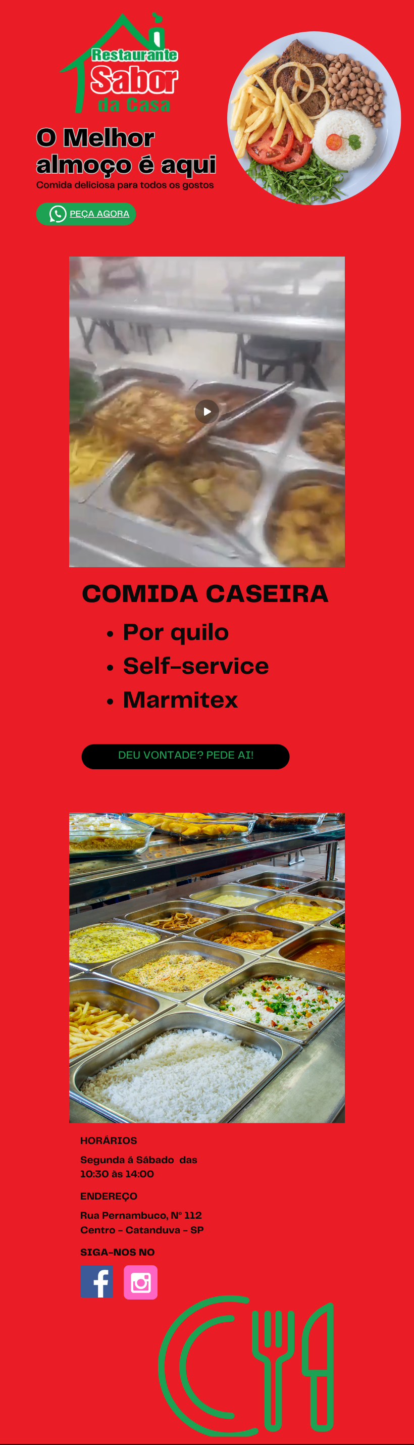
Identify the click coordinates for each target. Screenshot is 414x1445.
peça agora (99, 214)
